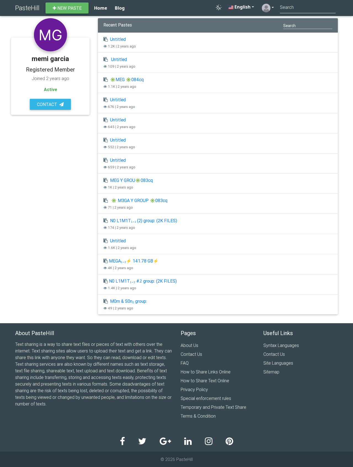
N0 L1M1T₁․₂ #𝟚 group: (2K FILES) (143, 281)
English (242, 7)
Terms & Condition (198, 416)
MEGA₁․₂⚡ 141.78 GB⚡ (134, 261)
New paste (69, 8)
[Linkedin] (194, 441)
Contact (47, 104)
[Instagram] (215, 441)
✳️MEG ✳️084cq (127, 79)
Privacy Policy (194, 389)
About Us (189, 345)
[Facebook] (129, 441)
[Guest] (268, 8)
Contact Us (191, 354)
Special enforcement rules (206, 398)
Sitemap (271, 372)
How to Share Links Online (206, 372)
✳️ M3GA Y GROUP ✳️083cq (139, 200)
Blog (120, 8)
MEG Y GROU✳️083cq (131, 180)
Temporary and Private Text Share (213, 407)
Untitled (118, 39)
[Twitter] (149, 441)
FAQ (185, 363)
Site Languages (278, 363)
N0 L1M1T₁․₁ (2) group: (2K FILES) (143, 220)
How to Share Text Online (205, 380)
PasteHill (27, 8)
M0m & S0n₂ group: (128, 301)
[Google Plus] (172, 441)
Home (100, 8)
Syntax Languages (281, 345)
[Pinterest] (229, 441)
